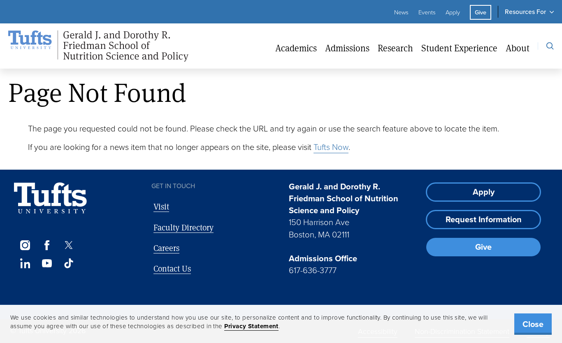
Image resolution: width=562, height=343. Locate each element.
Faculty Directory (183, 227)
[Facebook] (47, 245)
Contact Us (172, 268)
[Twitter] (69, 245)
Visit (161, 206)
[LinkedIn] (25, 263)
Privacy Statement (251, 326)
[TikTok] (69, 263)
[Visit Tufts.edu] (50, 198)
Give (480, 12)
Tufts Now (331, 147)
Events (427, 12)
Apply (453, 12)
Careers (166, 247)
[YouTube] (47, 263)
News (401, 12)
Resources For (525, 11)
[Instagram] (25, 245)
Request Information (484, 219)
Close (533, 324)
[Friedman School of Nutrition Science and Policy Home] (98, 46)
